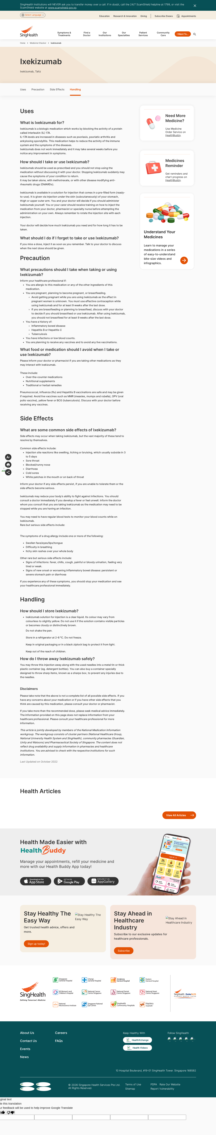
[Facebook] (170, 1039)
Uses (23, 89)
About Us (27, 1033)
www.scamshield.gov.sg (62, 7)
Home (22, 43)
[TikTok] (175, 1039)
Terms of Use (133, 1084)
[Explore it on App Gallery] (103, 881)
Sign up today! (36, 943)
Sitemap (130, 1088)
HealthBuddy (173, 135)
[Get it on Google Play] (69, 881)
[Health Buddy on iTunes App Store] (35, 881)
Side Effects (57, 89)
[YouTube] (192, 1039)
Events (25, 1049)
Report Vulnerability (162, 1088)
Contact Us (28, 1041)
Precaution (37, 89)
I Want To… (182, 34)
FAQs (59, 1041)
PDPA (154, 1084)
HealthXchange (140, 1040)
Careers (61, 1033)
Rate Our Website (170, 1084)
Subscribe (124, 950)
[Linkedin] (181, 1039)
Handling (75, 89)
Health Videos (140, 1047)
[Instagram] (187, 1039)
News (24, 1057)
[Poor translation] (10, 1112)
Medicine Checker (38, 43)
